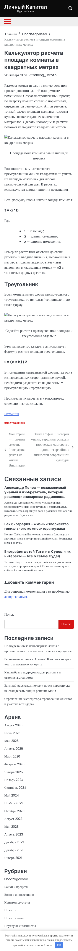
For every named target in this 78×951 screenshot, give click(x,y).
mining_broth (45, 75)
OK (59, 945)
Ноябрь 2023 (13, 803)
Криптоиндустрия (17, 902)
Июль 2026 (12, 733)
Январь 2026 (13, 772)
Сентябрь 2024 (15, 787)
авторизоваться (15, 596)
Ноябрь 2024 (13, 779)
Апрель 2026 (13, 748)
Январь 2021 (13, 857)
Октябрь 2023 (14, 811)
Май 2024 (11, 795)
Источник (11, 413)
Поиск (9, 614)
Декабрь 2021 (13, 850)
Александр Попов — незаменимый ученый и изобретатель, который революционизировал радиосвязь (35, 492)
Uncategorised (14, 423)
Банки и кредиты (16, 886)
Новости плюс (14, 918)
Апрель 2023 (13, 834)
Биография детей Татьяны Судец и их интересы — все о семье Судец (37, 553)
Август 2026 (13, 725)
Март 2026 (12, 756)
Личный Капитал (25, 6)
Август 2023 (13, 818)
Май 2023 (11, 826)
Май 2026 (11, 740)
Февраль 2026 (14, 764)
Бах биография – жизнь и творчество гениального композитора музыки (36, 526)
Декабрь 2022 (14, 842)
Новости (10, 910)
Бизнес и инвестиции (19, 894)
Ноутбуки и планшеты (20, 925)
